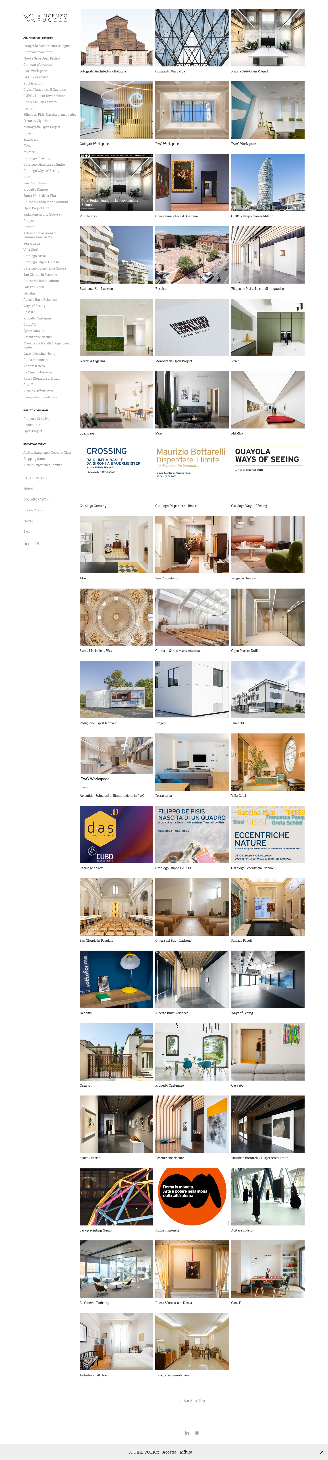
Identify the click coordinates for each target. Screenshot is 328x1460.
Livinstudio (31, 425)
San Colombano (35, 183)
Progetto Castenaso (37, 318)
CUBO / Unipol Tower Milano (44, 96)
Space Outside (33, 331)
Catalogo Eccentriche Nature (44, 268)
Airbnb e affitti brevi (38, 391)
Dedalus (29, 293)
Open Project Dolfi (36, 208)
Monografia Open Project (41, 127)
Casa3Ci (29, 312)
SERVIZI (28, 488)
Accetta (169, 1452)
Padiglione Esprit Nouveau (42, 214)
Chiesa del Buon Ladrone (41, 281)
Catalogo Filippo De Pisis (41, 262)
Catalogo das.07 (34, 256)
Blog (26, 531)
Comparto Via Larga (38, 52)
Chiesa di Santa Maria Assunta (45, 202)
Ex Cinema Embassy (38, 372)
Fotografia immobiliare (40, 397)
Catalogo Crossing (36, 158)
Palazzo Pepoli (33, 287)
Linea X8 (29, 227)
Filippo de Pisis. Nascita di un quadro (49, 115)
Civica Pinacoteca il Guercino (44, 90)
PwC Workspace (35, 71)
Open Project (32, 431)
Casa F (28, 385)
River (27, 133)
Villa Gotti (30, 250)
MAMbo (29, 152)
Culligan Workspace (37, 65)
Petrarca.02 (31, 243)
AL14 (26, 177)
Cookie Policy (32, 510)
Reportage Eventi (34, 444)
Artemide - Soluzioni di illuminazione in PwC (39, 235)
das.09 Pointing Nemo (39, 354)
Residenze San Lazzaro (40, 102)
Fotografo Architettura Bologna (46, 46)
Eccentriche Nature (37, 337)
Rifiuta (186, 1452)
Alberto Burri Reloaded (40, 300)
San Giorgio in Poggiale (40, 275)
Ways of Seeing (34, 306)
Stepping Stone (34, 459)
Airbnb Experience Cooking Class (47, 453)
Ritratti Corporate (35, 410)
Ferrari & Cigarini (36, 121)
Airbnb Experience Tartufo (42, 465)
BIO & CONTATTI (35, 478)
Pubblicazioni (33, 83)
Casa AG (29, 325)
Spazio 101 (30, 140)
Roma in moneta (35, 360)
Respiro (28, 108)
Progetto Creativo (36, 419)
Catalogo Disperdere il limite (44, 165)
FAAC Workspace (35, 77)
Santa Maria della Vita (39, 196)
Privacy (28, 521)
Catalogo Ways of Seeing (41, 171)
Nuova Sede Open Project (41, 58)
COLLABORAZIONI (36, 499)
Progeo (28, 221)
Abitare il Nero (34, 366)
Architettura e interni (38, 37)
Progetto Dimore (35, 189)
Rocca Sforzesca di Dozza (41, 379)
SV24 (27, 146)
